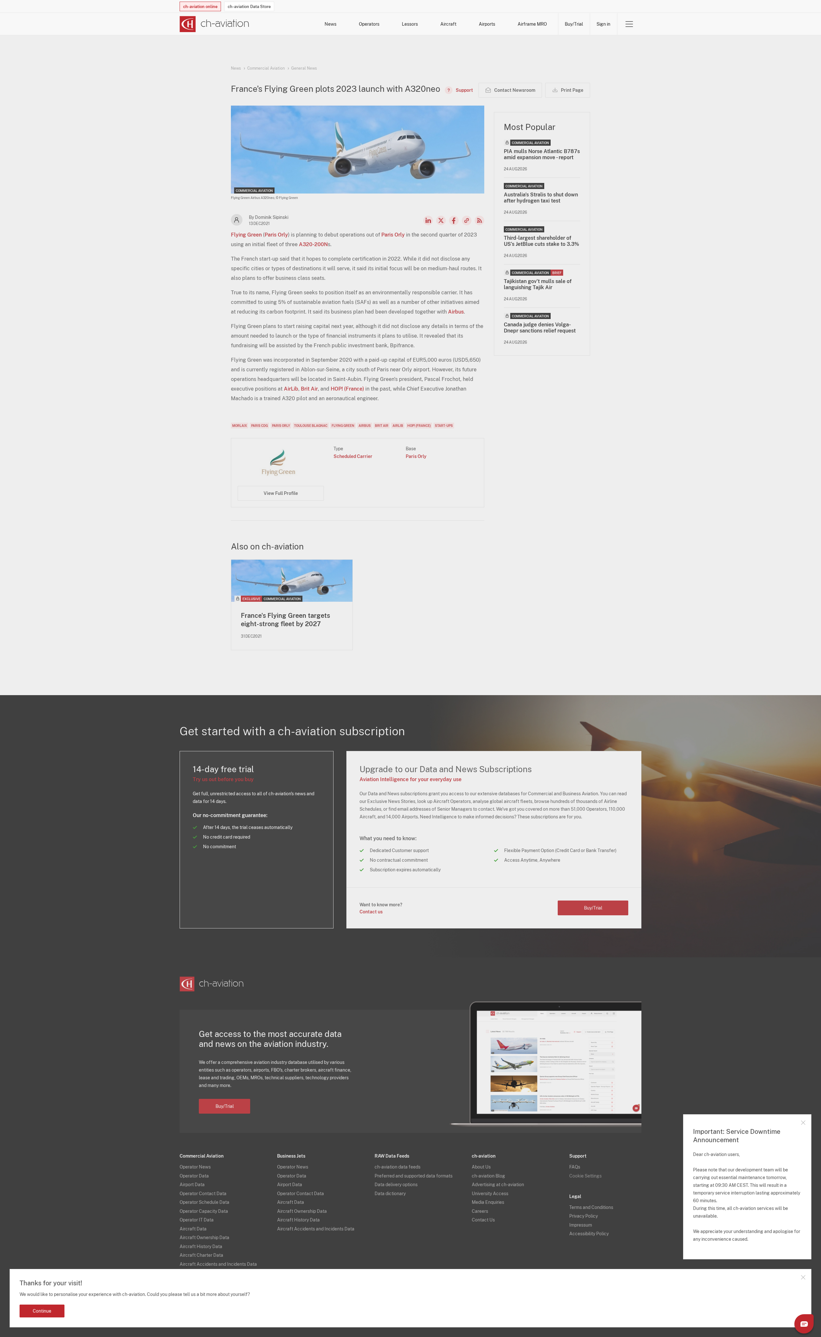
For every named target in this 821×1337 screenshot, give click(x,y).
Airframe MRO (532, 24)
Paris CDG (259, 425)
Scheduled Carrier (353, 456)
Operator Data (194, 1175)
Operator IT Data (197, 1219)
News (330, 24)
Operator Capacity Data (204, 1211)
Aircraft (448, 24)
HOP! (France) (347, 389)
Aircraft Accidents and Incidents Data (218, 1264)
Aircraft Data (193, 1228)
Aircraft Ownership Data (204, 1237)
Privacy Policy (583, 1216)
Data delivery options (396, 1184)
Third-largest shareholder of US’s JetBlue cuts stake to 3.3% (541, 241)
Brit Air (309, 389)
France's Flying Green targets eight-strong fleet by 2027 (285, 620)
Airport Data (192, 1184)
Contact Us (483, 1219)
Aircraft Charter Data (201, 1255)
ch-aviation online (200, 6)
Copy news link (466, 220)
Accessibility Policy (589, 1233)
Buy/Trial (574, 24)
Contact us (371, 911)
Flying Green (246, 235)
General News (304, 68)
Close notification (803, 1277)
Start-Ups (444, 425)
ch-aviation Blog (488, 1175)
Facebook (454, 220)
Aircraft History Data (201, 1246)
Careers (480, 1211)
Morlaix (239, 425)
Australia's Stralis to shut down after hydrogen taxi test (541, 198)
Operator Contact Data (203, 1193)
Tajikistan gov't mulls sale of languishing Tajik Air (537, 284)
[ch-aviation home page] (214, 24)
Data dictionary (390, 1193)
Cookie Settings (585, 1176)
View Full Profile (281, 493)
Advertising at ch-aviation (498, 1184)
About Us (481, 1166)
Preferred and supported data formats (414, 1175)
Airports (487, 24)
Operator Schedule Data (204, 1202)
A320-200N (313, 244)
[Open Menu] (629, 24)
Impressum (580, 1225)
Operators (369, 24)
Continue (42, 1311)
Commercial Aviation (266, 68)
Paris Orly (276, 235)
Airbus (456, 312)
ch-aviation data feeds (397, 1166)
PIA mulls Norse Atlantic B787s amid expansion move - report (542, 154)
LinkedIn (428, 220)
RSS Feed (479, 220)
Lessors (410, 24)
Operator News (195, 1166)
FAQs (574, 1166)
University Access (490, 1193)
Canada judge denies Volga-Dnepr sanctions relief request (540, 328)
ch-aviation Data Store (249, 6)
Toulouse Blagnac (310, 425)
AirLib (291, 389)
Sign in (603, 24)
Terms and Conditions (591, 1207)
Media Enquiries (488, 1202)
